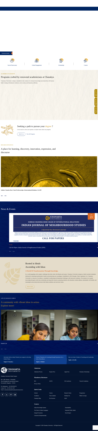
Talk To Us (21, 134)
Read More (26, 111)
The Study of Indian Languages (41, 410)
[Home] (10, 370)
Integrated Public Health (70, 410)
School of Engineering (82, 111)
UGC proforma (67, 381)
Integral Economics (38, 412)
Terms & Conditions (83, 381)
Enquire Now (52, 371)
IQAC (65, 398)
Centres (51, 393)
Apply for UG (95, 93)
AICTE (51, 381)
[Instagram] (77, 3)
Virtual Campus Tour (61, 16)
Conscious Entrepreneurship (40, 415)
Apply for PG (95, 102)
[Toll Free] (88, 3)
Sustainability (68, 407)
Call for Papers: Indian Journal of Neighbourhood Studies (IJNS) (27, 247)
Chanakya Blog (37, 398)
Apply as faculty (72, 360)
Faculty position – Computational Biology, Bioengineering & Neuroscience (18, 52)
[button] (6, 39)
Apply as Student (40, 361)
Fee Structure (52, 398)
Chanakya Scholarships (84, 371)
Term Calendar (52, 395)
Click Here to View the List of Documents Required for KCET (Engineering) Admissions (66, 52)
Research (50, 16)
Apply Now (66, 371)
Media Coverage (83, 395)
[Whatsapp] (84, 3)
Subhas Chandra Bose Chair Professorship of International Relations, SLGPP (21, 190)
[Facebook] (70, 3)
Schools (36, 393)
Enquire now (95, 110)
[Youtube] (81, 3)
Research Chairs (67, 393)
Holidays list (67, 395)
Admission (32, 16)
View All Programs (30, 134)
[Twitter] (74, 3)
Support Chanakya (8, 361)
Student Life (4, 343)
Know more (30, 286)
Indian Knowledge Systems (40, 407)
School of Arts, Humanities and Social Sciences (38, 106)
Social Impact (68, 412)
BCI (35, 381)
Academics (36, 395)
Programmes (82, 393)
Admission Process (38, 371)
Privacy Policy (37, 383)
